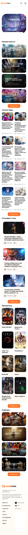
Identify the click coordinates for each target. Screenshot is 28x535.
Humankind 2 (19, 351)
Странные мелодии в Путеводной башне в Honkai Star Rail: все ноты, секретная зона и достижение (20, 127)
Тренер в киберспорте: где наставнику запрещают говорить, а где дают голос (13, 264)
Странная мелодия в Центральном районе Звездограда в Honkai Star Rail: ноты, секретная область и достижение (7, 151)
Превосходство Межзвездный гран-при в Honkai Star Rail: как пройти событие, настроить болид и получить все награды (7, 177)
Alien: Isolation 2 (20, 396)
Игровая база (6, 505)
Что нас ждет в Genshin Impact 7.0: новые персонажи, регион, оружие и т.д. (13, 291)
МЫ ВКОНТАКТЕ (18, 507)
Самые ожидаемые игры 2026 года (12, 433)
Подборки (8, 422)
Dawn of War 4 (15, 84)
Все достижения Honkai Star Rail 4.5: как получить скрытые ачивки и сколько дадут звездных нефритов (20, 176)
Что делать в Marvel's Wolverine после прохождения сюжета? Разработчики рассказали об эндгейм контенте (14, 64)
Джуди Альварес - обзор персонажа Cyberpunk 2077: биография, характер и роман (13, 238)
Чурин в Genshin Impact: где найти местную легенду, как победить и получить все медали (20, 201)
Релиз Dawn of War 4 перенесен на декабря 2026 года (13, 80)
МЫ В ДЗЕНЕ (20, 502)
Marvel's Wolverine (16, 70)
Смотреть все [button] (14, 106)
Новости (8, 54)
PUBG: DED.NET (7, 327)
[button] (21, 3)
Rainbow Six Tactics (18, 328)
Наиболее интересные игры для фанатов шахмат (13, 464)
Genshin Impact (15, 54)
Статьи (4, 514)
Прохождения (6, 517)
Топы (3, 511)
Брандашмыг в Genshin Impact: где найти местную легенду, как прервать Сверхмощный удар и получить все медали (7, 202)
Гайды (4, 523)
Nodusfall (5, 374)
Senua (17, 374)
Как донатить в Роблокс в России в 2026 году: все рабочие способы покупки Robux (7, 125)
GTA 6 (13, 99)
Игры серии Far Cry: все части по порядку (12, 449)
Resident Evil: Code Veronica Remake (6, 398)
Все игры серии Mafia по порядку (12, 418)
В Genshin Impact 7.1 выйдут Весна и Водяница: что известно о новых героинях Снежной (13, 49)
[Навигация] (25, 3)
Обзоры (4, 520)
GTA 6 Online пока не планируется (11, 95)
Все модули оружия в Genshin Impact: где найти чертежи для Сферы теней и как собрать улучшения (20, 151)
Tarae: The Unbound (5, 351)
